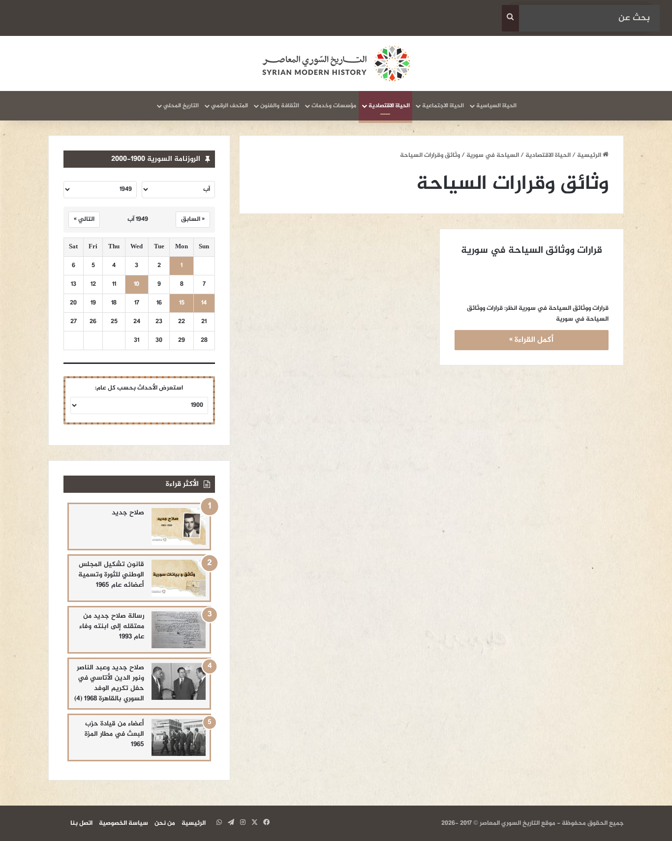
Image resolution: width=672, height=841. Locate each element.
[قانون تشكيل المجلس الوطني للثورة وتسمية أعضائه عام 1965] (179, 578)
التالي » (84, 219)
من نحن (164, 823)
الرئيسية (590, 155)
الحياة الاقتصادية (389, 106)
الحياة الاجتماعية (443, 106)
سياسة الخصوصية (123, 823)
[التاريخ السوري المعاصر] (336, 63)
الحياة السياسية (496, 106)
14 (204, 303)
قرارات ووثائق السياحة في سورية (531, 250)
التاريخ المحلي (181, 106)
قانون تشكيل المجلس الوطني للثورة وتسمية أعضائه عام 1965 (111, 575)
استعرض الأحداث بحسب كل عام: (139, 388)
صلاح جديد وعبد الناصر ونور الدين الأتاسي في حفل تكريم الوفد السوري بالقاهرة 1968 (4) (109, 683)
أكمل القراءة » (531, 340)
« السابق (193, 219)
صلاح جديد (128, 512)
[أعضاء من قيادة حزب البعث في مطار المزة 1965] (179, 737)
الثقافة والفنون (279, 106)
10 (136, 284)
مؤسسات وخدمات (333, 106)
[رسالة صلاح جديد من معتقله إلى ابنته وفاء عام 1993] (179, 629)
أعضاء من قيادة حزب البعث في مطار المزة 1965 (114, 734)
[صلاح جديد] (179, 526)
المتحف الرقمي (229, 106)
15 (181, 303)
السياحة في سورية (492, 155)
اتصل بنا (81, 823)
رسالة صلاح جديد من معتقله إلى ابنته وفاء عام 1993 (111, 626)
